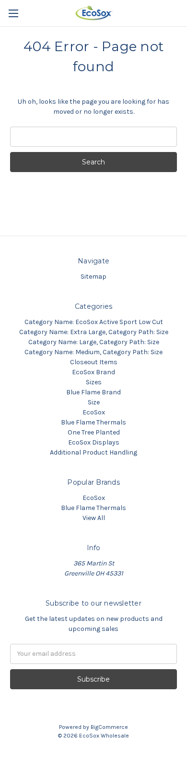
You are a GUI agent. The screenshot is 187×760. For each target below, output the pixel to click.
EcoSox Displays (93, 442)
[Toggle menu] (13, 13)
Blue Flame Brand (93, 392)
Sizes (94, 382)
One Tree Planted (94, 432)
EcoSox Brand (93, 372)
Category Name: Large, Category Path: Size (93, 342)
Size (94, 402)
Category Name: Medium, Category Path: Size (93, 352)
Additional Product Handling (93, 452)
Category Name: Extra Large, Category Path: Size (93, 332)
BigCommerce (109, 727)
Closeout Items (93, 362)
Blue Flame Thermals (93, 422)
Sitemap (93, 276)
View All (93, 518)
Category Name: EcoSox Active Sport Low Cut (93, 322)
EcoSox (93, 412)
